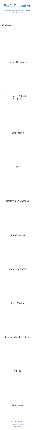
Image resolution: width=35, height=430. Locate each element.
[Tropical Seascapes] (17, 46)
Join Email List (18, 421)
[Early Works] (17, 287)
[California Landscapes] (17, 185)
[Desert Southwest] (17, 253)
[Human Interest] (17, 219)
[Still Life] (17, 356)
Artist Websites (17, 426)
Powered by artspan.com (17, 424)
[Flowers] (17, 151)
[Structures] (17, 390)
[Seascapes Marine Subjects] (17, 80)
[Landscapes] (17, 117)
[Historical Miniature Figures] (17, 321)
